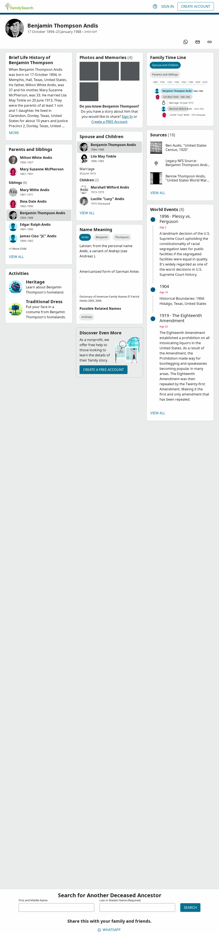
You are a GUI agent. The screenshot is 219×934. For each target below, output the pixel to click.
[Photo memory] (89, 71)
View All (16, 256)
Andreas (86, 317)
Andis (85, 237)
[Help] (155, 6)
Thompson (122, 237)
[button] (38, 160)
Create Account (195, 6)
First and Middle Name (33, 900)
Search (190, 907)
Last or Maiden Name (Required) (120, 900)
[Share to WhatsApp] (185, 42)
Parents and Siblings (165, 74)
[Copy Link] (209, 42)
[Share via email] (197, 42)
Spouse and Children (165, 65)
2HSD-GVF (90, 32)
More (14, 132)
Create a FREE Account (109, 121)
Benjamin (102, 237)
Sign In (167, 6)
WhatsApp (112, 929)
